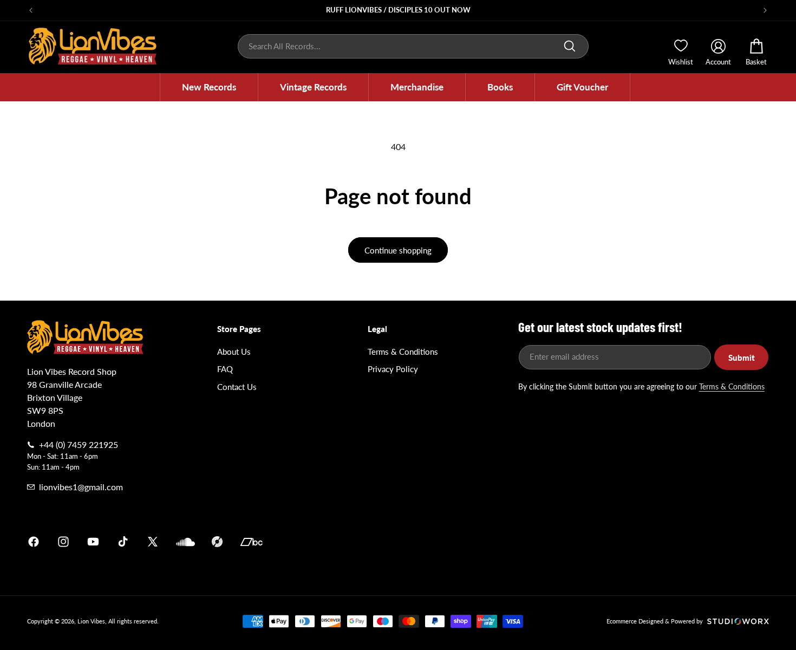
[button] (209, 87)
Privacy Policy (393, 369)
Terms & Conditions (403, 351)
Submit (741, 357)
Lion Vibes (91, 621)
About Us (234, 351)
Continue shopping (398, 250)
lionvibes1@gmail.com (81, 487)
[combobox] (413, 46)
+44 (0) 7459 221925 (78, 444)
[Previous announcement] (31, 10)
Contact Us (237, 387)
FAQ (225, 369)
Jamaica (524, 541)
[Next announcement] (765, 10)
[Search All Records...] (570, 46)
